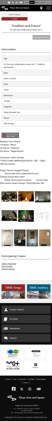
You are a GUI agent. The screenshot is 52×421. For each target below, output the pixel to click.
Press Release (41, 379)
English (32, 2)
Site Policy (22, 379)
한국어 (48, 2)
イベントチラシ (12, 135)
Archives (14, 319)
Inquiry (13, 338)
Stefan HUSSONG (9, 264)
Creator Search (17, 309)
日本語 (27, 2)
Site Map (31, 379)
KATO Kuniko (7, 266)
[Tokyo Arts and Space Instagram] (30, 386)
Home (8, 379)
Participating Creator (41, 37)
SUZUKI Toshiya (8, 269)
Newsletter (15, 328)
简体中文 (42, 2)
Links (14, 379)
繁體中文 (37, 2)
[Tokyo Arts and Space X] (22, 386)
